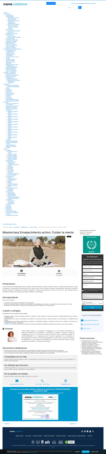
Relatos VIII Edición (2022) (13, 119)
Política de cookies (32, 452)
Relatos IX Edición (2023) (13, 117)
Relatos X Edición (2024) (12, 114)
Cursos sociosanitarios (14, 31)
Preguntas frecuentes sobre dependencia (14, 197)
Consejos (8, 206)
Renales (10, 182)
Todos (4, 224)
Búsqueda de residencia (11, 82)
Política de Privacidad (49, 435)
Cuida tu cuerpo (12, 154)
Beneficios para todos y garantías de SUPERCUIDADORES (12, 66)
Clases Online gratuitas (14, 37)
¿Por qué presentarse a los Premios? (12, 104)
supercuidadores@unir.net (17, 384)
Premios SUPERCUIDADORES (11, 140)
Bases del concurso (11, 107)
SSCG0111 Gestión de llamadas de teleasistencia (14, 22)
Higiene (10, 166)
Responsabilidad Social (12, 99)
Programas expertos (11, 33)
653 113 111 (87, 328)
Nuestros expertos (11, 47)
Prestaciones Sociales (12, 215)
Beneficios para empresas (10, 62)
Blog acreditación (11, 68)
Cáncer (10, 177)
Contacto (90, 435)
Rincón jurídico (12, 195)
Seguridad (10, 171)
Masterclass (9, 34)
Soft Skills (10, 32)
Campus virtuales (91, 3)
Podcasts (8, 205)
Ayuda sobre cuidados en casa (12, 213)
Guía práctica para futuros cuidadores (11, 70)
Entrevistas (9, 210)
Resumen (8, 97)
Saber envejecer (12, 158)
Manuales (8, 207)
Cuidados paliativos (13, 164)
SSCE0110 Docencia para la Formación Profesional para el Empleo (13, 26)
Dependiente (9, 160)
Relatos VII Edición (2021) (13, 122)
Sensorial (10, 190)
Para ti (8, 88)
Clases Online (11, 36)
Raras (9, 181)
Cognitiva (10, 189)
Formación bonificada (12, 40)
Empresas (8, 92)
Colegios (8, 95)
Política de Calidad (37, 435)
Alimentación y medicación (12, 162)
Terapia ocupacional (13, 173)
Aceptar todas (85, 451)
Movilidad (10, 167)
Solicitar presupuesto (14, 86)
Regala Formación (11, 42)
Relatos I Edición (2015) (12, 138)
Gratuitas (8, 224)
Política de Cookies (61, 435)
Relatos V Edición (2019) (13, 127)
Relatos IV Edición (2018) (13, 130)
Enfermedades (10, 176)
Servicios (10, 172)
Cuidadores (9, 90)
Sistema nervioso (12, 185)
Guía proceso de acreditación (10, 54)
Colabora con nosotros (12, 75)
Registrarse (83, 3)
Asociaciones (9, 94)
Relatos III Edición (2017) (13, 132)
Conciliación (11, 203)
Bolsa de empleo (10, 73)
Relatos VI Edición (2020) (13, 125)
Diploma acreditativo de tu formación (12, 45)
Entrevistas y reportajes (11, 201)
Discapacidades (12, 179)
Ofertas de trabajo (11, 76)
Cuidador (8, 150)
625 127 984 (46, 384)
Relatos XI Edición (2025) (13, 112)
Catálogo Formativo (11, 41)
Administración (10, 93)
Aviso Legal (28, 435)
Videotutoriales (10, 38)
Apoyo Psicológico (11, 211)
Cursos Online (10, 29)
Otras (9, 186)
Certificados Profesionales (9, 15)
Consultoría (9, 98)
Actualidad (9, 199)
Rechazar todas (94, 451)
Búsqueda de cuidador (14, 80)
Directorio (9, 208)
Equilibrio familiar (12, 156)
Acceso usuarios (51, 3)
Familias (8, 89)
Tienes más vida (12, 159)
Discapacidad (11, 194)
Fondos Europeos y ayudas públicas (77, 435)
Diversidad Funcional (11, 188)
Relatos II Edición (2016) (12, 135)
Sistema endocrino (13, 184)
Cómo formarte (10, 44)
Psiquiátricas (11, 180)
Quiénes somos (19, 435)
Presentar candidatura (12, 106)
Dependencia (11, 193)
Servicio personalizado (12, 85)
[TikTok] (82, 431)
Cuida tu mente (12, 155)
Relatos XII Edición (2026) (11, 147)
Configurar (77, 451)
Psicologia (11, 169)
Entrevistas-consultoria (12, 101)
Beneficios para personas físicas (10, 60)
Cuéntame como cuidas (12, 152)
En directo (14, 224)
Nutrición (10, 168)
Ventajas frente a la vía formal (12, 57)
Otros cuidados (12, 175)
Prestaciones (9, 192)
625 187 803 (38, 384)
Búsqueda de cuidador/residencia (11, 78)
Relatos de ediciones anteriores (11, 109)
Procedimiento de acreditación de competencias (11, 52)
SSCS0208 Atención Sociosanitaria (13, 18)
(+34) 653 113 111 (65, 384)
